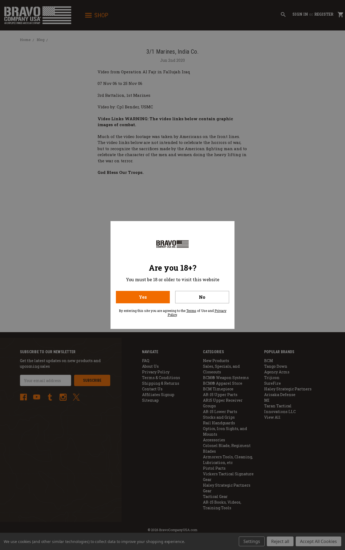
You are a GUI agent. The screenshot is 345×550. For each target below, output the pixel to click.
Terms (191, 310)
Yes (143, 297)
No (202, 297)
